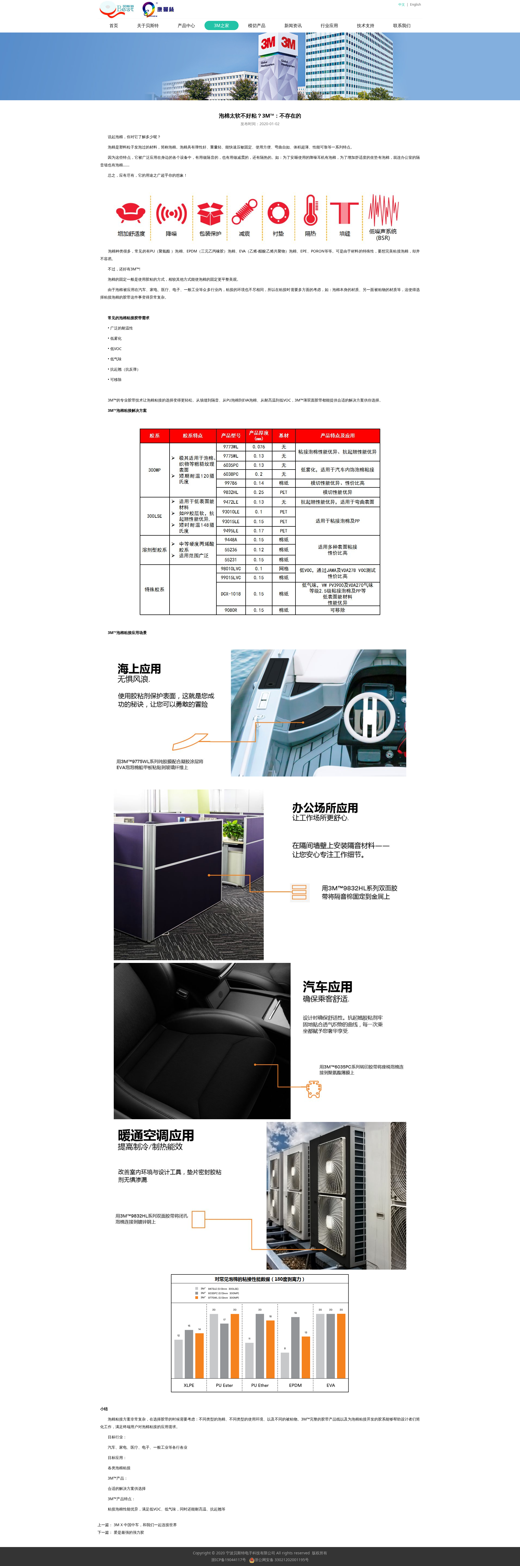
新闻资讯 (293, 25)
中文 (401, 4)
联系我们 (402, 25)
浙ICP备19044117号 (228, 1559)
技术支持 (365, 25)
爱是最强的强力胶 (129, 1532)
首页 (113, 25)
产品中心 (186, 25)
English (415, 4)
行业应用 (329, 25)
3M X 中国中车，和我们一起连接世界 (145, 1524)
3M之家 (221, 25)
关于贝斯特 (148, 25)
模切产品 (256, 25)
